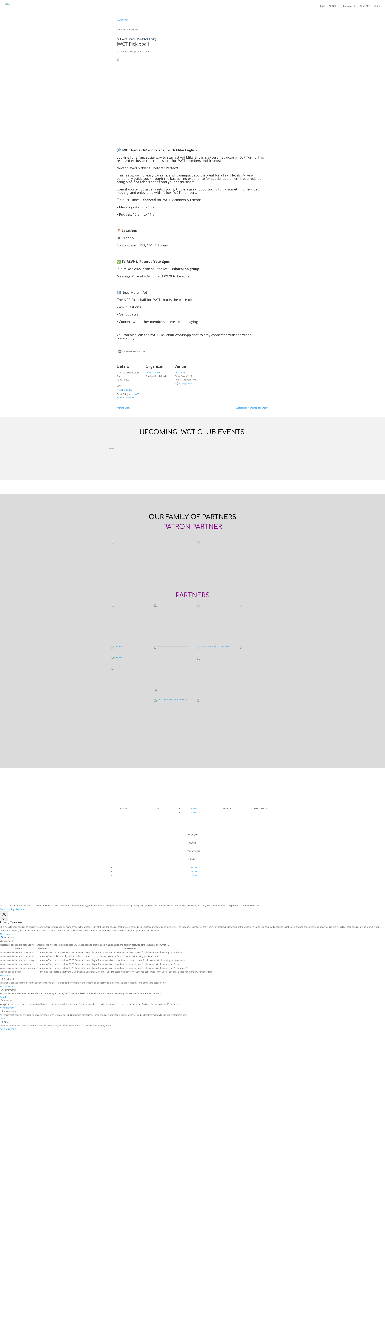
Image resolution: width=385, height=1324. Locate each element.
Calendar (348, 6)
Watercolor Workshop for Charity (252, 407)
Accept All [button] (20, 909)
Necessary (9, 937)
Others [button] (3, 1018)
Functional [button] (5, 975)
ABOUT (332, 6)
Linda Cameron (153, 372)
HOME (322, 6)
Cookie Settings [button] (7, 909)
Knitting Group (124, 407)
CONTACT (364, 6)
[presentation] (110, 448)
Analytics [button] (4, 997)
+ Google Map (185, 383)
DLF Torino (180, 372)
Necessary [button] (5, 934)
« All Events (122, 19)
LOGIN (377, 6)
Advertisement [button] (7, 1007)
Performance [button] (6, 986)
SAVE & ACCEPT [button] (8, 1029)
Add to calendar (132, 351)
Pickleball (129, 397)
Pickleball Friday (124, 389)
